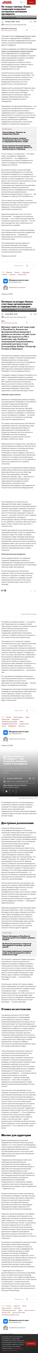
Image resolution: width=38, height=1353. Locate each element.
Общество (9, 272)
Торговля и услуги (7, 1308)
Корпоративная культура (9, 722)
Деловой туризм (18, 717)
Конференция (12, 726)
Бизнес (4, 726)
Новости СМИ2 (7, 294)
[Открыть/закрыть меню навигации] (21, 2)
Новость (4, 275)
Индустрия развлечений (9, 1310)
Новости (17, 272)
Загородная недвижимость (9, 724)
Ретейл (24, 1306)
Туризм (27, 717)
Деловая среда (6, 719)
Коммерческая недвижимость (10, 1315)
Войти (31, 2)
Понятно (31, 1343)
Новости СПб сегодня (18, 1313)
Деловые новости (30, 1310)
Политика (12, 275)
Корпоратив (15, 719)
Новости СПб (22, 275)
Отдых (21, 722)
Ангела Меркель (13, 51)
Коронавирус (26, 272)
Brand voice (21, 726)
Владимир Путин (23, 36)
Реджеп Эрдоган (26, 51)
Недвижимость (24, 724)
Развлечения (17, 1308)
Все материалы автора (9, 30)
